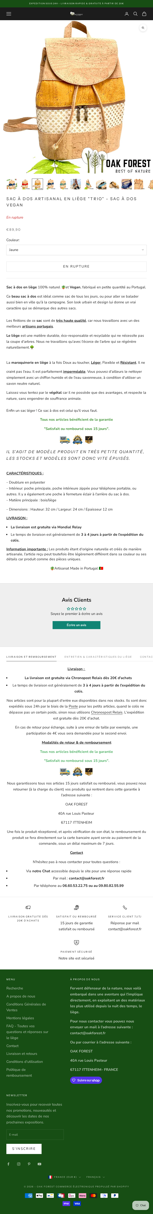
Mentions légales (20, 1018)
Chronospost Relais (107, 712)
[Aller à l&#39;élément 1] (12, 184)
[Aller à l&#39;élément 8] (101, 184)
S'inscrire (24, 1148)
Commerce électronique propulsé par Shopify (92, 1186)
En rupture (76, 266)
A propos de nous (20, 996)
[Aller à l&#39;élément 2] (24, 184)
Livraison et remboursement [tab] (31, 656)
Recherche (14, 988)
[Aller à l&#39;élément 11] (139, 184)
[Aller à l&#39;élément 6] (75, 184)
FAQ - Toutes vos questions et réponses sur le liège (27, 1032)
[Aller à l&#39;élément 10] (126, 184)
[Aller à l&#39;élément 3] (37, 184)
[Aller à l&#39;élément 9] (114, 184)
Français (93, 1177)
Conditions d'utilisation (24, 1061)
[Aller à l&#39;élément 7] (88, 184)
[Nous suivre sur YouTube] (39, 1164)
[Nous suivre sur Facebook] (8, 1164)
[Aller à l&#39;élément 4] (50, 184)
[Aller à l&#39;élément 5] (63, 184)
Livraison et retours (21, 1053)
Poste (73, 706)
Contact (12, 1045)
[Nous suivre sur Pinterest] (29, 1164)
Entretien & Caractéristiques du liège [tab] (98, 656)
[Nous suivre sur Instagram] (19, 1164)
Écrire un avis (76, 625)
